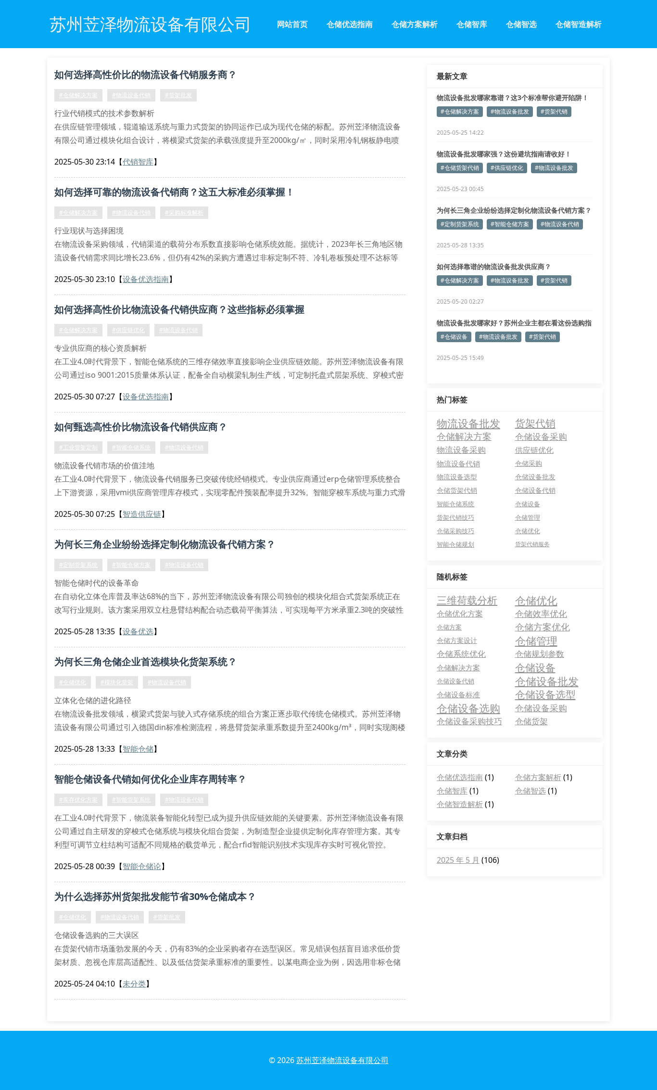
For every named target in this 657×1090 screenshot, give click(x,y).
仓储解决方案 (464, 436)
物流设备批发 (468, 423)
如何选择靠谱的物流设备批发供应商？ (494, 266)
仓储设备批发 (535, 476)
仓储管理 (527, 517)
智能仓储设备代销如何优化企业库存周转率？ (150, 778)
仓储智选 (521, 24)
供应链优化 (534, 450)
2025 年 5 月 (458, 860)
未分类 (134, 983)
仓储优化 (527, 530)
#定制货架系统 (78, 565)
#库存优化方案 (78, 799)
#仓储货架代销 (460, 168)
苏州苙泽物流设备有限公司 (342, 1060)
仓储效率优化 (541, 613)
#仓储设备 (454, 337)
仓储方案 (449, 627)
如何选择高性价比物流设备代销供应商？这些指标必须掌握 (179, 309)
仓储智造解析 (579, 24)
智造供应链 (142, 514)
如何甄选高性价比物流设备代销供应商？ (140, 426)
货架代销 (535, 423)
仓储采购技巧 (455, 530)
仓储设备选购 (468, 708)
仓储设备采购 (541, 436)
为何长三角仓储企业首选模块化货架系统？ (145, 661)
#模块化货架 (117, 682)
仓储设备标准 (458, 694)
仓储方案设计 (457, 640)
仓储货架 (531, 721)
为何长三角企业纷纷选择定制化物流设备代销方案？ (165, 544)
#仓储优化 (72, 682)
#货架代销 (554, 111)
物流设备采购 (461, 449)
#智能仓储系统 (131, 447)
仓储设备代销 (535, 490)
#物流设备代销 (131, 95)
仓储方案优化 (542, 627)
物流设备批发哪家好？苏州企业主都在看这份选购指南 (514, 323)
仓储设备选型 (545, 694)
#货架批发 (178, 95)
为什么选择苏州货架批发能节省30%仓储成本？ (155, 896)
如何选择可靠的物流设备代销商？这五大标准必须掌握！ (174, 191)
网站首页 (292, 24)
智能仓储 (138, 749)
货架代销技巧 (455, 517)
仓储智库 (471, 24)
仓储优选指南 (350, 24)
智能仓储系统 (455, 504)
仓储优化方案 (460, 613)
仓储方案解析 (415, 24)
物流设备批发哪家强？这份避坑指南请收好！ (504, 153)
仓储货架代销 (457, 490)
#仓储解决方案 (78, 95)
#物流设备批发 (510, 111)
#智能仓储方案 (131, 565)
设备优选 (138, 631)
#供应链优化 (128, 330)
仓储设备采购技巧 (469, 721)
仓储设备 (527, 504)
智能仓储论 (142, 866)
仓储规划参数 (539, 653)
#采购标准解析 (184, 212)
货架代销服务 (532, 544)
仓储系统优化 (461, 653)
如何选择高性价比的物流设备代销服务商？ (145, 74)
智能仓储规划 (455, 544)
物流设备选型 (457, 476)
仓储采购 (528, 463)
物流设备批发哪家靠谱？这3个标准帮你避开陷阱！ (513, 97)
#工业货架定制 (78, 447)
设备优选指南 (146, 279)
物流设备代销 (458, 463)
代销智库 (138, 161)
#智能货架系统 (131, 799)
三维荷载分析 (467, 600)
